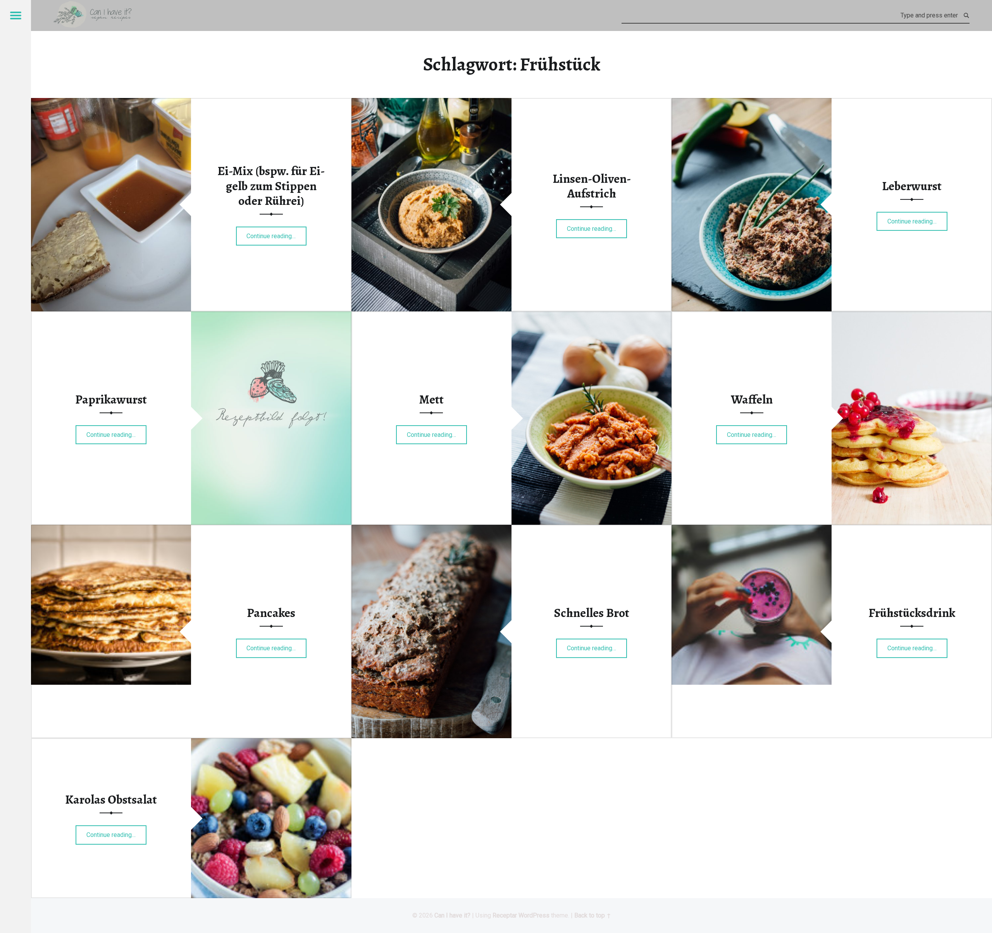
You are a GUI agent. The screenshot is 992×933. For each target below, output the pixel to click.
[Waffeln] (912, 316)
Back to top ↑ (592, 915)
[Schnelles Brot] (431, 529)
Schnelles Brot (591, 612)
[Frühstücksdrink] (752, 529)
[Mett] (592, 316)
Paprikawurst (111, 399)
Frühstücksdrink (911, 612)
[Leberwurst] (752, 103)
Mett (431, 399)
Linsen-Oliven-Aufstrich (592, 186)
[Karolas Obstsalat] (271, 743)
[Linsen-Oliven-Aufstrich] (431, 103)
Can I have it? (452, 915)
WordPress (533, 915)
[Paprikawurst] (271, 316)
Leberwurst (912, 185)
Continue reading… (276, 233)
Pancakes (271, 612)
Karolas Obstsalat (111, 799)
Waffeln (752, 399)
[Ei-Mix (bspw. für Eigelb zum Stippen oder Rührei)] (111, 103)
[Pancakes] (111, 529)
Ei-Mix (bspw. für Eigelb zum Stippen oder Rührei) (271, 185)
